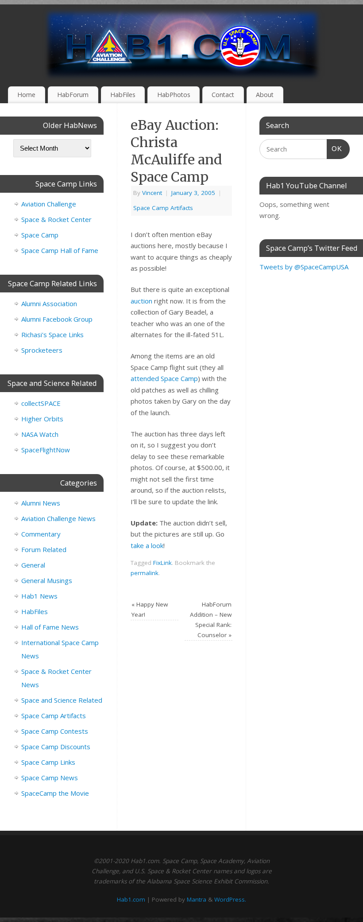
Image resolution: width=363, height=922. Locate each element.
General (33, 564)
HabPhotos (173, 94)
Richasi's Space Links (52, 334)
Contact (223, 94)
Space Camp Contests (54, 731)
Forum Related (43, 549)
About (265, 94)
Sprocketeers (41, 350)
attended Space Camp (164, 378)
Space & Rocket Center (56, 219)
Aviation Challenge (48, 203)
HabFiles (122, 94)
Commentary (41, 533)
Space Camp (39, 234)
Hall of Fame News (50, 626)
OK (335, 148)
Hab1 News (39, 595)
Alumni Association (49, 303)
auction (141, 300)
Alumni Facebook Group (57, 319)
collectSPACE (41, 403)
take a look (147, 545)
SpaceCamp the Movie (55, 793)
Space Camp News (49, 777)
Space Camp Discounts (55, 746)
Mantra (196, 899)
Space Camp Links (48, 762)
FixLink (162, 563)
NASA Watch (39, 434)
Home (26, 94)
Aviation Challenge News (58, 518)
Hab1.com (131, 899)
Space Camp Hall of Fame (59, 250)
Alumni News (40, 502)
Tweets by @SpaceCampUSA (303, 266)
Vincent (152, 193)
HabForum (73, 94)
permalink (144, 573)
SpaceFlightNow (45, 449)
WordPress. (230, 899)
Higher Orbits (42, 418)
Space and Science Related (61, 700)
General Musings (46, 580)
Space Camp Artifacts (163, 208)
